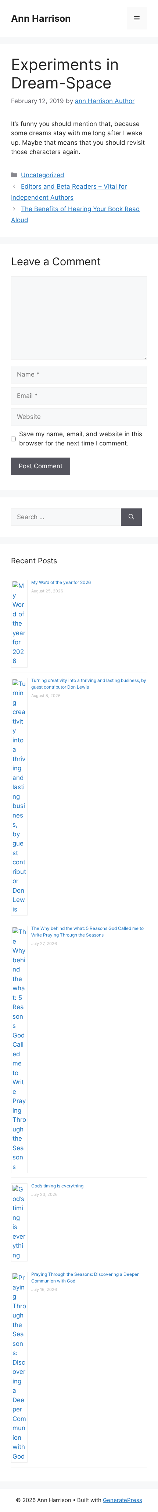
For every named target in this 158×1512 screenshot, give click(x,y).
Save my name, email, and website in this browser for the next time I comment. (80, 438)
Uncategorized (42, 175)
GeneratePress (122, 1500)
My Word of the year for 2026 (61, 582)
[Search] (131, 517)
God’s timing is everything (57, 1186)
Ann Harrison (41, 18)
